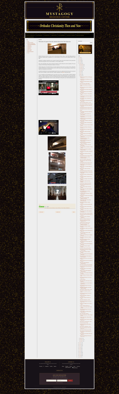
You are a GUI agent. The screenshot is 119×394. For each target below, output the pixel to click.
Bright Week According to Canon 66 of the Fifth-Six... (86, 179)
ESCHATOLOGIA (47, 35)
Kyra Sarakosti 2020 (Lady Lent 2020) (85, 329)
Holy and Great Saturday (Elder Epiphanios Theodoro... (84, 198)
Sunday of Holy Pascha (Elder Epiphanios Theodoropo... (86, 189)
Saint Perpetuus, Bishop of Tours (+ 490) (86, 289)
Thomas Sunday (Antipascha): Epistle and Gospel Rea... (86, 121)
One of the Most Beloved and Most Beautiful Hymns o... (85, 191)
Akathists (47, 207)
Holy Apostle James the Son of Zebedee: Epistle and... (86, 87)
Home (28, 41)
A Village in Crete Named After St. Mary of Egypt (86, 307)
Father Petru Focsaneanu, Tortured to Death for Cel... (86, 125)
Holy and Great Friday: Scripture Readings (86, 213)
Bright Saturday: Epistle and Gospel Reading (85, 132)
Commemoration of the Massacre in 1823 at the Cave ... (86, 79)
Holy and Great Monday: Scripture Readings (85, 252)
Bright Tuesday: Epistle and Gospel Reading (85, 169)
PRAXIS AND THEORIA (80, 35)
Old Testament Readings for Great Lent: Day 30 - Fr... (85, 277)
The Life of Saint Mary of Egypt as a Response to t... (85, 296)
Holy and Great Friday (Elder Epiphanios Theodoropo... (86, 211)
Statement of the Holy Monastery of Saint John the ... (86, 82)
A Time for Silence (82, 279)
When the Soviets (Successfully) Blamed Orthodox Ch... (86, 136)
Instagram (47, 366)
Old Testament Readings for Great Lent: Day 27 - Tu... (85, 301)
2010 (80, 355)
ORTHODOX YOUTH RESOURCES (69, 33)
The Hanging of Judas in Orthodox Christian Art (85, 217)
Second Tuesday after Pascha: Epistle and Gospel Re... (86, 106)
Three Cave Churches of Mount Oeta (85, 159)
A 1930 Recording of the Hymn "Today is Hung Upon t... (86, 194)
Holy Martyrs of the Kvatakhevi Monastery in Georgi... (86, 273)
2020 (80, 63)
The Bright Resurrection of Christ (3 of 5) (86, 155)
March (81, 338)
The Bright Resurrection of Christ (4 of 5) (86, 108)
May (81, 74)
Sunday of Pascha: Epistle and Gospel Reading (85, 187)
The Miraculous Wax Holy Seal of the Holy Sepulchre (86, 196)
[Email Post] (39, 205)
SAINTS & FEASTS (30, 42)
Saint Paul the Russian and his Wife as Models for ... (85, 324)
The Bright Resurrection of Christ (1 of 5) (86, 170)
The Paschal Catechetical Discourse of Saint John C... (85, 185)
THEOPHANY (29, 46)
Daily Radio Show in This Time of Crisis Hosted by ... (86, 281)
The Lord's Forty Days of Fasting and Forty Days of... (86, 175)
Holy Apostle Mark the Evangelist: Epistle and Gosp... (86, 129)
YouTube (51, 366)
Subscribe (66, 366)
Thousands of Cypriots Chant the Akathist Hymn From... (86, 320)
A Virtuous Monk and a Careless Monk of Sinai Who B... (86, 283)
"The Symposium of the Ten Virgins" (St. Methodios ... (86, 242)
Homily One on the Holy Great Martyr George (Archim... (85, 149)
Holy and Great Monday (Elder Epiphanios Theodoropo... (86, 254)
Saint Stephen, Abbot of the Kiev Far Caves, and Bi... (85, 114)
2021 (80, 61)
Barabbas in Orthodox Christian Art (85, 218)
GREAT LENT (29, 49)
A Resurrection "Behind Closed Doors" (85, 183)
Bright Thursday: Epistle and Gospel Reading (85, 154)
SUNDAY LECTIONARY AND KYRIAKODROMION (31, 44)
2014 (80, 349)
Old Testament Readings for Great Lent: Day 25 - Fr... (85, 328)
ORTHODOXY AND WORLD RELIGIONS (83, 33)
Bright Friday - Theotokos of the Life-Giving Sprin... (85, 145)
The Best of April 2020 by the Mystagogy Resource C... (86, 77)
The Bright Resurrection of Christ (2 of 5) (86, 162)
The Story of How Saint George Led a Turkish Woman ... (85, 140)
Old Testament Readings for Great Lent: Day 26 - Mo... (85, 309)
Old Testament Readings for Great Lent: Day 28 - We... (85, 293)
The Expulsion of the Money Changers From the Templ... (85, 250)
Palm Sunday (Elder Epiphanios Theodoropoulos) (84, 263)
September (81, 68)
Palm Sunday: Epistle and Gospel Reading (86, 264)
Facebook (40, 366)
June (81, 72)
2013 (80, 351)
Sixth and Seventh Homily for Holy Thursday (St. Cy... (85, 221)
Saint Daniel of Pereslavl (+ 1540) (85, 299)
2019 (80, 342)
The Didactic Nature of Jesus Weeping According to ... (85, 269)
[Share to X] (46, 206)
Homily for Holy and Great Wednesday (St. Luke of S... (86, 231)
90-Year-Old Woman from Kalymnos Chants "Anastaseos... (85, 143)
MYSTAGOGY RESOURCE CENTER (32, 33)
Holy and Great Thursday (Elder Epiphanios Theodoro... (84, 224)
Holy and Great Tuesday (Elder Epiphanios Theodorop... (86, 244)
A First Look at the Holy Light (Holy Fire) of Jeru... (86, 205)
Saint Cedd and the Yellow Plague (85, 83)
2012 (80, 352)
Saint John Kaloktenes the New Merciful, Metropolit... (86, 92)
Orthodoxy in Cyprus (55, 207)
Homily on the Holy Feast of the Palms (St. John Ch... (86, 258)
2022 (80, 60)
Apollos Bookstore (68, 367)
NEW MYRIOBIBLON (61, 35)
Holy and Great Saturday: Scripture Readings (85, 202)
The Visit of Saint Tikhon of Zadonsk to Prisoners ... (86, 127)
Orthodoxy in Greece (60, 207)
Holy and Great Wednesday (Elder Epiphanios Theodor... (85, 239)
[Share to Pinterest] (48, 206)
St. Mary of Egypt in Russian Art (84, 305)
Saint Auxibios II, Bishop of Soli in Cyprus (86, 103)
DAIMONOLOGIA (54, 35)
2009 (80, 356)
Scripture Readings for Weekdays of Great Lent (86, 275)
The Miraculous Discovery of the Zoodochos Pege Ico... (84, 138)
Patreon (71, 366)
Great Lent (50, 207)
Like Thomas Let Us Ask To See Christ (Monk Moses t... (85, 116)
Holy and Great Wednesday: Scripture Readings (85, 237)
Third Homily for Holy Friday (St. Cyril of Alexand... (86, 209)
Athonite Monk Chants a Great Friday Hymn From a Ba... (85, 200)
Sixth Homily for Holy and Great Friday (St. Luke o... (85, 207)
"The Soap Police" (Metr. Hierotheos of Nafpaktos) (85, 332)
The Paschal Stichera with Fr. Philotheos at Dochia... (86, 134)
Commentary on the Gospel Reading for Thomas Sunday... (86, 118)
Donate (63, 366)
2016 (80, 347)
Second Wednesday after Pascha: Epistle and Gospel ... (86, 96)
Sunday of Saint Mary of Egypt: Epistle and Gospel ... (85, 317)
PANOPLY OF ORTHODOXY (30, 35)
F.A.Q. (28, 52)
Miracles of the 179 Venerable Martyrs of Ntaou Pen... (86, 167)
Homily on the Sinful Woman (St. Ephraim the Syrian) (86, 235)
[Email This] (44, 206)
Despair (81, 110)
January (81, 341)
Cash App (78, 366)
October (81, 67)
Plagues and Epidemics (67, 207)
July (80, 71)
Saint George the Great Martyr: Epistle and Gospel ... (86, 151)
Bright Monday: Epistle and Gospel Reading (85, 181)
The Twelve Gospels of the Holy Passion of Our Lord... (86, 215)
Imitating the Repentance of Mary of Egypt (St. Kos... (86, 315)
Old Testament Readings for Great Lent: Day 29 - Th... (85, 285)
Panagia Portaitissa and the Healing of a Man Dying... (85, 164)
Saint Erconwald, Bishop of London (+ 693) (85, 85)
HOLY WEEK (29, 50)
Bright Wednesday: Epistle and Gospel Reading (85, 161)
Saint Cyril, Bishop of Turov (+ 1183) (85, 102)
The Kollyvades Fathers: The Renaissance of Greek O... (86, 123)
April (81, 75)
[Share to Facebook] (47, 206)
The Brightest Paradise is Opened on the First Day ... (86, 177)
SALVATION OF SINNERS (71, 35)
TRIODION (29, 48)
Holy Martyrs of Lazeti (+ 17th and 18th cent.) (86, 94)
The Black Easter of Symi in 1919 (85, 222)
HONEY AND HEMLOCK (43, 33)
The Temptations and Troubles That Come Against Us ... (86, 334)
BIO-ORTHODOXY (40, 35)
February (81, 339)
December (81, 64)
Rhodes (63, 72)
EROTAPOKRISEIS (52, 33)
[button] (2, 389)
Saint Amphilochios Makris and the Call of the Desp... (86, 228)
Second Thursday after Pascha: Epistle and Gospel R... (86, 90)
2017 (80, 345)
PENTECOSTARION (30, 51)
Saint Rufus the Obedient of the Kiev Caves (85, 291)
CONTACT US (59, 370)
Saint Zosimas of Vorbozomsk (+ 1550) (85, 321)
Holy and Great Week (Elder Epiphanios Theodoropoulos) (86, 256)
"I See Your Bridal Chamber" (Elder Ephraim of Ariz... (85, 233)
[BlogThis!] (45, 206)
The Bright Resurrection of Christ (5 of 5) (86, 107)
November (81, 65)
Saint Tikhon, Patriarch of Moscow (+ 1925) (85, 298)
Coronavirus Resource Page (84, 322)
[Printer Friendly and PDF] (41, 207)
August (81, 70)
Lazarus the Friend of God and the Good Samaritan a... (86, 266)
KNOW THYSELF (59, 33)
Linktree (55, 366)
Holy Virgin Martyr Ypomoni (84, 313)
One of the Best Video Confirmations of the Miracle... (85, 98)
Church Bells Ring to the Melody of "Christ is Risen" (86, 147)
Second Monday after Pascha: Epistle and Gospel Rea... (86, 112)
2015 (80, 348)
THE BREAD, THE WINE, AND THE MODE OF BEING (85, 288)
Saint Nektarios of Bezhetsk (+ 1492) (85, 326)
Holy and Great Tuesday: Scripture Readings (85, 246)
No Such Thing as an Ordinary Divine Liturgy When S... (85, 312)
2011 (80, 354)
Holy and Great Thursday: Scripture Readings (85, 226)
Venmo (74, 366)
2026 (80, 57)
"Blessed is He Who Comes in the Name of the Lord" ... (86, 261)
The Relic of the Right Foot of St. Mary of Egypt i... (86, 304)
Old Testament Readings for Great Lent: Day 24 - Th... (85, 336)
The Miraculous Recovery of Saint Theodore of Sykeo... (85, 157)
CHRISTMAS (29, 45)
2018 (80, 344)
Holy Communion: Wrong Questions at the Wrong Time (86, 101)
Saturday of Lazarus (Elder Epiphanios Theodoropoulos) (85, 271)
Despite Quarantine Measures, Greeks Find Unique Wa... (86, 172)
